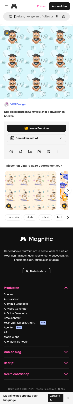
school (45, 217)
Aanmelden (59, 6)
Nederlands (36, 271)
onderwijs (13, 217)
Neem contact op (16, 374)
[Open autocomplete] (8, 16)
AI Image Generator (16, 304)
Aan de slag (12, 352)
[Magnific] (36, 240)
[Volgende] (67, 190)
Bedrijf (8, 363)
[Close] (68, 398)
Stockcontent (12, 318)
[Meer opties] (58, 152)
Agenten (12, 327)
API (6, 332)
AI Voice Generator (15, 313)
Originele (25, 33)
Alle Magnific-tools (15, 341)
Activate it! (55, 397)
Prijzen (41, 6)
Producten (11, 288)
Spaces (8, 294)
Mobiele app (11, 337)
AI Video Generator (15, 308)
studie (30, 217)
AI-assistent (11, 299)
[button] (36, 271)
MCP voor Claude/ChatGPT (24, 323)
